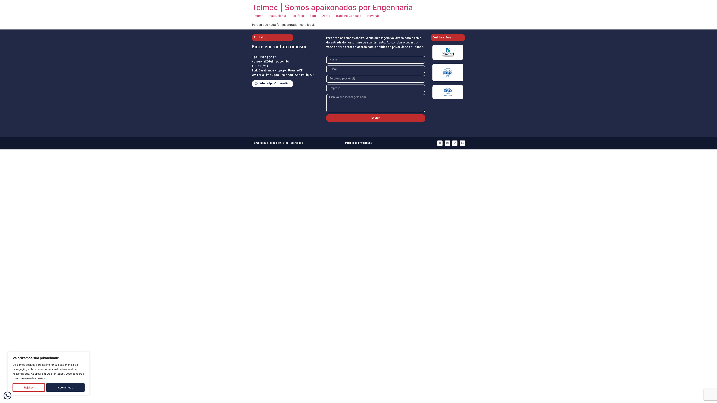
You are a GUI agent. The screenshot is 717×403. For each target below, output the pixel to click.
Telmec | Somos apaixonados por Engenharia (332, 7)
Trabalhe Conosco (348, 16)
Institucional (277, 16)
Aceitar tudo (65, 387)
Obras (326, 16)
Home (259, 16)
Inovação (373, 16)
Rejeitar (28, 387)
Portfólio (297, 16)
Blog (313, 16)
